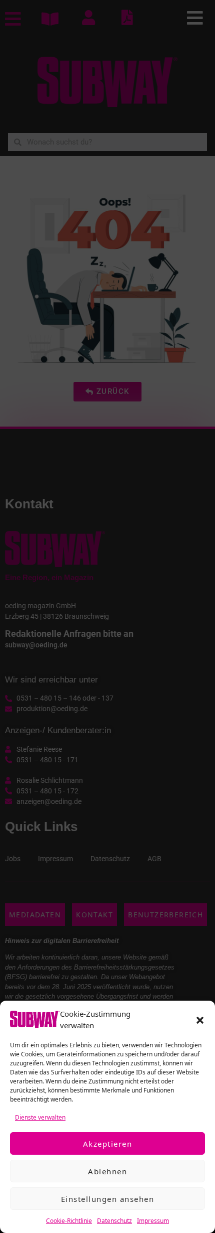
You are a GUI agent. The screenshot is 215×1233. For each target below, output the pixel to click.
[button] (200, 1020)
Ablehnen (107, 1171)
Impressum (153, 1220)
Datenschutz (114, 1220)
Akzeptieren (107, 1144)
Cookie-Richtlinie (69, 1220)
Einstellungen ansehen (107, 1199)
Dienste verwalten (40, 1117)
